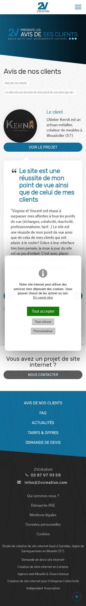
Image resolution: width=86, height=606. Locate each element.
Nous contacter (43, 375)
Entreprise (55, 581)
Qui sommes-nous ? (43, 495)
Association (52, 588)
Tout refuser (43, 322)
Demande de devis (43, 442)
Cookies (43, 533)
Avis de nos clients (43, 403)
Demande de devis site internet (43, 559)
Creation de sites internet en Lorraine (42, 566)
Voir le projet (43, 147)
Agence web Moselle (31, 574)
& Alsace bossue (57, 574)
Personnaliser (43, 331)
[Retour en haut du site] (76, 596)
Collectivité (71, 581)
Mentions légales (43, 514)
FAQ (43, 413)
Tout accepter (43, 311)
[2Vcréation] (43, 7)
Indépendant (34, 588)
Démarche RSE (43, 505)
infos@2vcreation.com (46, 483)
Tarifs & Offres (43, 433)
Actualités (43, 423)
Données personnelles (43, 524)
